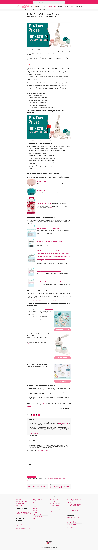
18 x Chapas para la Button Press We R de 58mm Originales (53, 256)
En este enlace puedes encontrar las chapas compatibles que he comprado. (44, 300)
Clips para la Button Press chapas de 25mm (49, 271)
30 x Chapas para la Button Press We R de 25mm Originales (53, 251)
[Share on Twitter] (34, 415)
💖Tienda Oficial (38, 6)
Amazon (47, 361)
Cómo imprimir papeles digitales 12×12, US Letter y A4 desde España (74, 506)
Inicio (32, 6)
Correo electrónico (31, 468)
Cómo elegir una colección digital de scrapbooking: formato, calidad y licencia (74, 501)
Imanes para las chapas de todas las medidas (50, 241)
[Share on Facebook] (32, 415)
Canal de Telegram (37, 514)
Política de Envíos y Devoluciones (57, 509)
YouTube (35, 506)
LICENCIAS (55, 537)
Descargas (60, 6)
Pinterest (35, 512)
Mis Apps (66, 6)
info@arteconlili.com (20, 503)
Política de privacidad (42, 450)
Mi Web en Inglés (36, 502)
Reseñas (20, 9)
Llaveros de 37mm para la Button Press (48, 228)
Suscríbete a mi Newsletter (38, 504)
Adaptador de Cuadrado (44, 203)
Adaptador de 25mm (43, 181)
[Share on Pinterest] (37, 415)
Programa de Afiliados (54, 511)
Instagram (35, 508)
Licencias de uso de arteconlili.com (57, 499)
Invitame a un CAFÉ (20, 505)
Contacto (72, 6)
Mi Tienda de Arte (49, 309)
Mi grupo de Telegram (37, 516)
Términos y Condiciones (55, 503)
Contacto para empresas (21, 501)
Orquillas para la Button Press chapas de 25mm (50, 282)
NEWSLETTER (49, 537)
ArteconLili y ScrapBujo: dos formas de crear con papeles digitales (73, 510)
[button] (49, 127)
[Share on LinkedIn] (39, 415)
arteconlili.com (42, 403)
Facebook (35, 510)
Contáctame (18, 499)
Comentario (30, 453)
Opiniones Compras (51, 6)
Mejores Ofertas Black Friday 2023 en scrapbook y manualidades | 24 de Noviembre (74, 526)
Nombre (29, 464)
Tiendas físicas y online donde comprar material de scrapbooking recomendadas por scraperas (23, 514)
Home (17, 9)
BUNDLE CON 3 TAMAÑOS (62, 329)
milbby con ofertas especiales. (34, 343)
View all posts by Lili (33, 433)
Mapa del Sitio (53, 513)
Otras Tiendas (79, 6)
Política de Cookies (54, 507)
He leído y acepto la (38, 450)
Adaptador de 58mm (43, 190)
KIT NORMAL (62, 381)
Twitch (34, 518)
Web (28, 472)
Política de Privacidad (54, 505)
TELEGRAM (43, 537)
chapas (51, 207)
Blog (44, 6)
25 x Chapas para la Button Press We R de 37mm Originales (53, 253)
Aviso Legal (52, 501)
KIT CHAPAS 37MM (62, 357)
